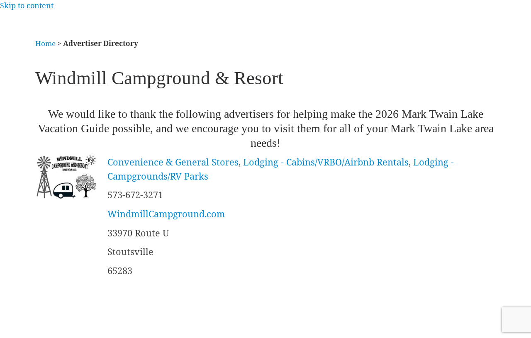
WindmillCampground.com (166, 214)
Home (45, 43)
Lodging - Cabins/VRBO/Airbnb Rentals (326, 162)
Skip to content (27, 5)
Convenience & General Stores (173, 162)
